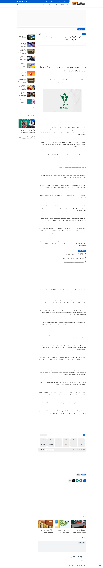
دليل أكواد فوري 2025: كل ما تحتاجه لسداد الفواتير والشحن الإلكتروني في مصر (22, 45)
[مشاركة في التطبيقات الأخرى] (69, 480)
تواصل (41, 449)
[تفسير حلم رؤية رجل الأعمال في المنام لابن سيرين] (31, 58)
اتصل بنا (51, 1)
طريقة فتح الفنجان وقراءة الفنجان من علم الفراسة (22, 95)
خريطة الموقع (81, 560)
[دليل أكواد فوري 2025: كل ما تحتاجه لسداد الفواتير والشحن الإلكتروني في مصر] (31, 44)
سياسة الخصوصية (35, 1)
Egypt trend (66, 1)
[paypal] (18, 1)
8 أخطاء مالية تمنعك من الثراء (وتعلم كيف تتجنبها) (74, 262)
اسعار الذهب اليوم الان (45, 1)
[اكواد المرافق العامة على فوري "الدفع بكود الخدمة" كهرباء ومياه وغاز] (31, 65)
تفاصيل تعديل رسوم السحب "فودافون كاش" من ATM (73, 258)
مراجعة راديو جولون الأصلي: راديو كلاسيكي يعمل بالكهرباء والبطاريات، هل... (61, 29)
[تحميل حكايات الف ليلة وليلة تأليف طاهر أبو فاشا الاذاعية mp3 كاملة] (31, 87)
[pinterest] (22, 1)
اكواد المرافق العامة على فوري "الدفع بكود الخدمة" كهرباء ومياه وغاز (22, 67)
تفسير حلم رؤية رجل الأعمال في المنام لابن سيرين (22, 60)
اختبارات (49, 4)
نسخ (51, 449)
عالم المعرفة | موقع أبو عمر (69, 565)
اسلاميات (56, 4)
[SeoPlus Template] (85, 565)
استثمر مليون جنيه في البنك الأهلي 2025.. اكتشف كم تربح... (72, 254)
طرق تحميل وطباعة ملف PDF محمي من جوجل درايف (22, 74)
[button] (80, 480)
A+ (48, 449)
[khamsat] (20, 1)
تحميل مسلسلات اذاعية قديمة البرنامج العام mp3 (22, 81)
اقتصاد (84, 34)
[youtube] (26, 1)
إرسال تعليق (81, 542)
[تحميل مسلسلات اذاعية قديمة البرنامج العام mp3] (31, 80)
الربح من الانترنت (41, 4)
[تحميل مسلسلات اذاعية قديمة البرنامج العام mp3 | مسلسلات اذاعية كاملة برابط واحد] (31, 51)
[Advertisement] (51, 18)
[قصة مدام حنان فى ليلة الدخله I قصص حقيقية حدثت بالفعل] (31, 37)
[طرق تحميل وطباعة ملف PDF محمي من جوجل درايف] (31, 73)
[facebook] (24, 1)
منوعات (62, 4)
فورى (36, 4)
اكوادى (56, 1)
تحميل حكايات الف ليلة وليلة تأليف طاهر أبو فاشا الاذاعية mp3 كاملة (22, 88)
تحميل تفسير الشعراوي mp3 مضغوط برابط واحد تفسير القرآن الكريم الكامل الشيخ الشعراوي (22, 103)
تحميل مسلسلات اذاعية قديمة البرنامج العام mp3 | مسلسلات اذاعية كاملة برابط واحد (22, 52)
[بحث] (18, 5)
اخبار (67, 4)
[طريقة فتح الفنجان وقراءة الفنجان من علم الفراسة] (31, 94)
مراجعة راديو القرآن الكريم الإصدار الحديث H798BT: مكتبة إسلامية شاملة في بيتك (27, 132)
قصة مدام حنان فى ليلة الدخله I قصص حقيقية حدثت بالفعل (22, 38)
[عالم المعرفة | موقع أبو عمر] (78, 3)
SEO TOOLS (60, 1)
